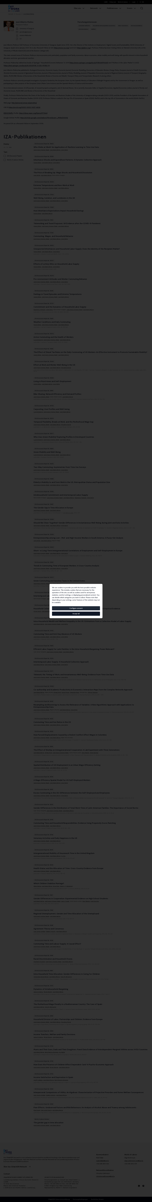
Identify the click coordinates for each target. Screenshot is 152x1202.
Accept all (76, 614)
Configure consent (76, 608)
